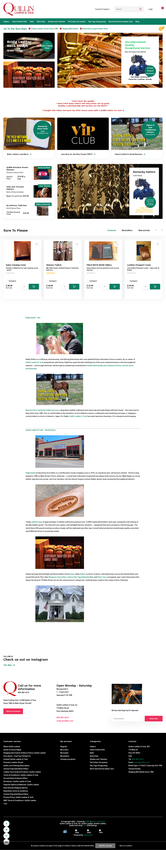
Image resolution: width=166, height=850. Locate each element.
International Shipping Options (15, 788)
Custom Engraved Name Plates (15, 769)
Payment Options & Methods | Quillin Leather (21, 785)
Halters (6, 22)
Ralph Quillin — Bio (33, 318)
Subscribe (154, 719)
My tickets (64, 753)
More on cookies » (126, 846)
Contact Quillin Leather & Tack (15, 759)
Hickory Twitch (53, 265)
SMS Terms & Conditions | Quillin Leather (19, 800)
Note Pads (41, 22)
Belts (32, 22)
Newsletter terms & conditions (15, 791)
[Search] (141, 9)
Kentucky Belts (88, 577)
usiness (71, 574)
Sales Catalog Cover (16, 265)
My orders (64, 750)
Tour (5, 804)
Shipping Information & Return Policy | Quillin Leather (24, 753)
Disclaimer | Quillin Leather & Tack (17, 781)
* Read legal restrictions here (121, 723)
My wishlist (64, 756)
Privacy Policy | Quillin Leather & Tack (18, 797)
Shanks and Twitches (56, 22)
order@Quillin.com (65, 721)
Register (63, 747)
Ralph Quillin (31, 473)
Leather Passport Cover (139, 265)
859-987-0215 (63, 717)
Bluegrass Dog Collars (58, 577)
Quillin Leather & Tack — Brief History (41, 430)
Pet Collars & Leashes (77, 22)
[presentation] (156, 230)
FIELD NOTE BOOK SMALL (99, 265)
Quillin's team (36, 522)
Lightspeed (87, 835)
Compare (12, 281)
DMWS (87, 822)
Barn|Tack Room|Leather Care (121, 22)
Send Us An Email (13, 711)
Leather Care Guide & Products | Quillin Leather (22, 772)
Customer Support (102, 9)
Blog (137, 22)
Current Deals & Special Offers (15, 778)
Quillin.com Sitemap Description (16, 766)
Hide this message (105, 846)
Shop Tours (102, 577)
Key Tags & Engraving (97, 22)
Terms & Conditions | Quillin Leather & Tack (20, 775)
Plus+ (94, 822)
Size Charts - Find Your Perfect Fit (17, 756)
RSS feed (101, 822)
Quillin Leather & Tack (34, 362)
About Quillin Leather (11, 747)
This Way (7, 665)
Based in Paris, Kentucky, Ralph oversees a (43, 410)
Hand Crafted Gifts (19, 22)
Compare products (67, 759)
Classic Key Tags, (74, 577)
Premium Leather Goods (13, 762)
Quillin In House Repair (12, 750)
